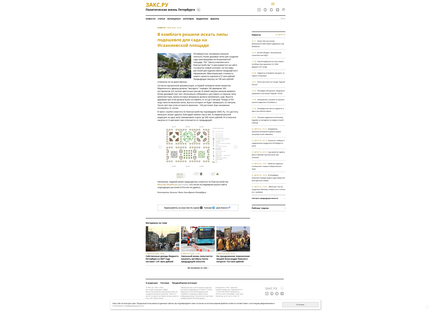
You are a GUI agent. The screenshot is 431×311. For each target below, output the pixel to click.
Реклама (165, 283)
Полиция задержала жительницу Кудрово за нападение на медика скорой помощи (268, 120)
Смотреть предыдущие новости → (268, 198)
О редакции (152, 283)
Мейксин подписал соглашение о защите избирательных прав (267, 166)
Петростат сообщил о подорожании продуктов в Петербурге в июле (268, 143)
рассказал (183, 184)
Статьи (161, 19)
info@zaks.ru (235, 292)
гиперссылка (171, 296)
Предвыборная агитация (184, 283)
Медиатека (202, 19)
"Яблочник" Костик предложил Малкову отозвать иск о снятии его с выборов (268, 189)
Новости (150, 19)
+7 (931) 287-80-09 (222, 292)
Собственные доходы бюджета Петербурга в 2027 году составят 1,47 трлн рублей (162, 259)
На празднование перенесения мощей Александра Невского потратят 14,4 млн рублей (233, 259)
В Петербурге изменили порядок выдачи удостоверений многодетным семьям (268, 178)
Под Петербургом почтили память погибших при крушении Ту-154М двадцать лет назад (268, 64)
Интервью (188, 19)
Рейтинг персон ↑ (268, 208)
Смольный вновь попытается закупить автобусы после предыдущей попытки (196, 259)
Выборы (214, 19)
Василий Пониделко (167, 184)
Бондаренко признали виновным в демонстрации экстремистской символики (266, 131)
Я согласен (300, 305)
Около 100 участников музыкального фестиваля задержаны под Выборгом (268, 43)
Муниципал (174, 19)
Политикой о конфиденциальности (128, 306)
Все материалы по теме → (198, 268)
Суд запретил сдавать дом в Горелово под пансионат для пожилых (268, 154)
